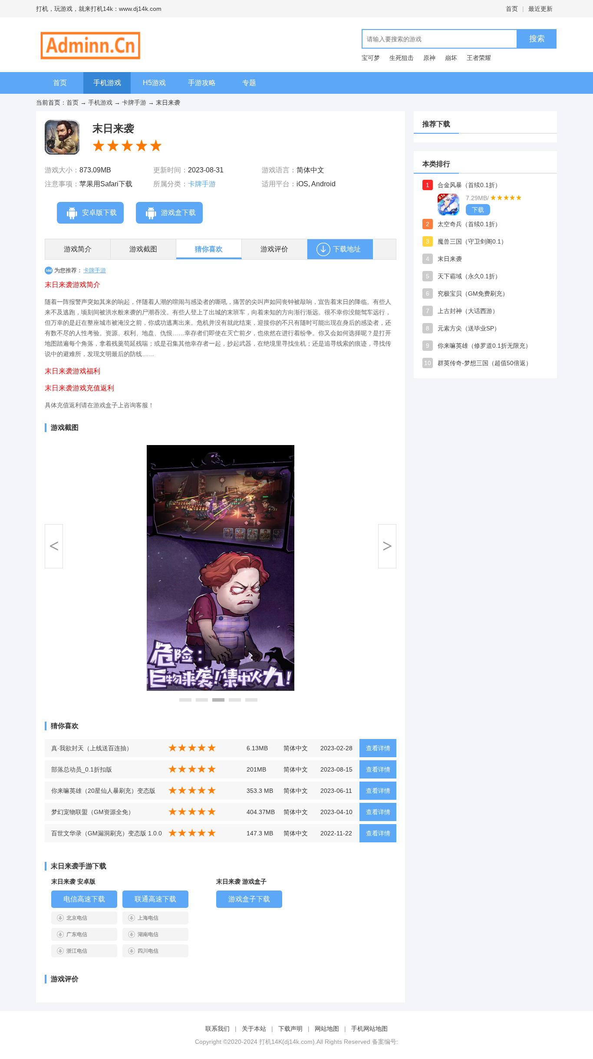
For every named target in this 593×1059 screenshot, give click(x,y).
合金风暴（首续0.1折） (469, 184)
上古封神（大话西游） (468, 310)
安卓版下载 (99, 212)
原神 (429, 57)
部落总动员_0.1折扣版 (81, 769)
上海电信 (148, 918)
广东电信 (76, 934)
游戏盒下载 (178, 212)
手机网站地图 (369, 1028)
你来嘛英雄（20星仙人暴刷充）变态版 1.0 (103, 793)
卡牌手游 (134, 102)
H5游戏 (154, 82)
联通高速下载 (155, 899)
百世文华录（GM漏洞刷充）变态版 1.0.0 (106, 833)
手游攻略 (202, 82)
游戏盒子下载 (249, 899)
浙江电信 (76, 951)
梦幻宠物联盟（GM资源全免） (92, 811)
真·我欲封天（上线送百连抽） (91, 748)
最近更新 (540, 8)
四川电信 (148, 951)
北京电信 (76, 918)
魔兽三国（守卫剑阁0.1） (472, 241)
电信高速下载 (84, 899)
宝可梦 (371, 57)
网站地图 (327, 1028)
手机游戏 (107, 82)
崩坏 (451, 57)
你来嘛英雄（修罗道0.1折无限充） (484, 345)
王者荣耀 (479, 57)
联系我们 (217, 1028)
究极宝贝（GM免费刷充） (473, 293)
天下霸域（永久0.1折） (469, 276)
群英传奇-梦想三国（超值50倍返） (485, 363)
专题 (249, 82)
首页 (512, 8)
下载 (478, 209)
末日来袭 (450, 258)
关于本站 (254, 1028)
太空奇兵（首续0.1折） (469, 224)
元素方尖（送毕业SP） (469, 328)
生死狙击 (401, 57)
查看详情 (378, 748)
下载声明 (290, 1028)
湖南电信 (148, 934)
